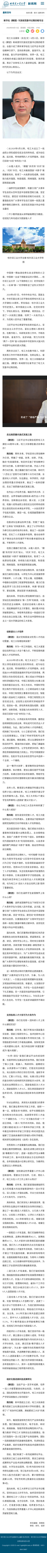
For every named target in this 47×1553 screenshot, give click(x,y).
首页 (35, 13)
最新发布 (41, 13)
